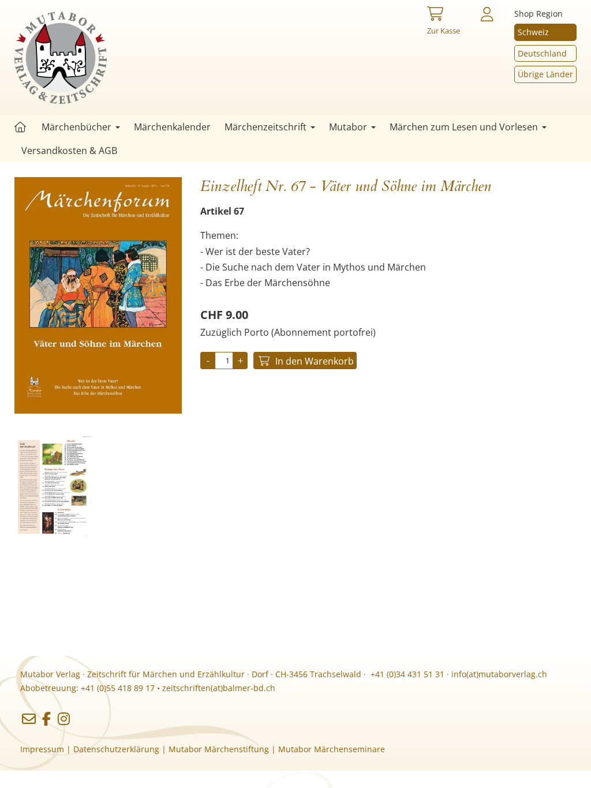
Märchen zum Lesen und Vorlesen (464, 127)
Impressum (42, 749)
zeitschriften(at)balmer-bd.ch (218, 687)
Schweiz (533, 32)
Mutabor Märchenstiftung (219, 749)
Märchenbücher (76, 127)
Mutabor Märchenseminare (331, 749)
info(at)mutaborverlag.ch (499, 674)
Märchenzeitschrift (265, 127)
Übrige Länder (545, 74)
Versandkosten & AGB (69, 150)
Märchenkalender (172, 127)
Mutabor (348, 127)
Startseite (20, 127)
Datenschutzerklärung (116, 749)
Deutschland (542, 53)
